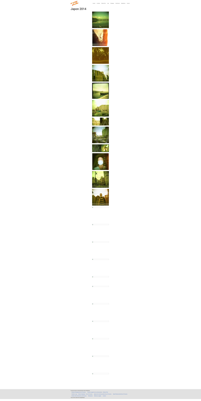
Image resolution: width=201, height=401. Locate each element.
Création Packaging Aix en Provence (78, 392)
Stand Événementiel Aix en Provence (120, 394)
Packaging (112, 3)
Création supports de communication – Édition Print (97, 392)
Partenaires (90, 395)
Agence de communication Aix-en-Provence (102, 394)
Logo (108, 3)
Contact (128, 3)
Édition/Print (103, 3)
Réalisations (123, 3)
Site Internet (118, 3)
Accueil (94, 3)
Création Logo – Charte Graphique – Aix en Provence (81, 394)
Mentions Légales (97, 395)
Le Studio (98, 3)
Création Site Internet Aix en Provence (78, 395)
